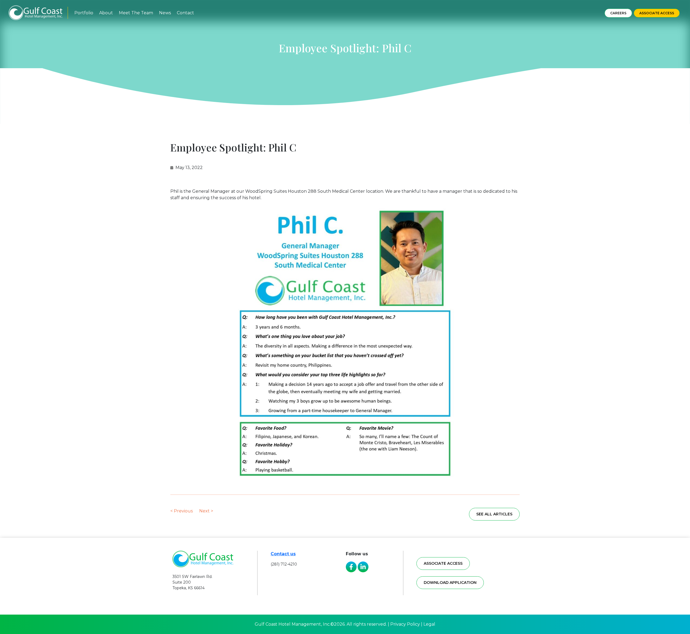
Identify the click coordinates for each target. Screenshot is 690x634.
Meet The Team (136, 12)
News (165, 12)
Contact (185, 12)
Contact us (283, 553)
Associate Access (656, 13)
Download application (450, 582)
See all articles (494, 514)
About (106, 12)
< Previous (181, 511)
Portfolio (83, 12)
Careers (618, 13)
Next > (206, 511)
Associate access (443, 563)
